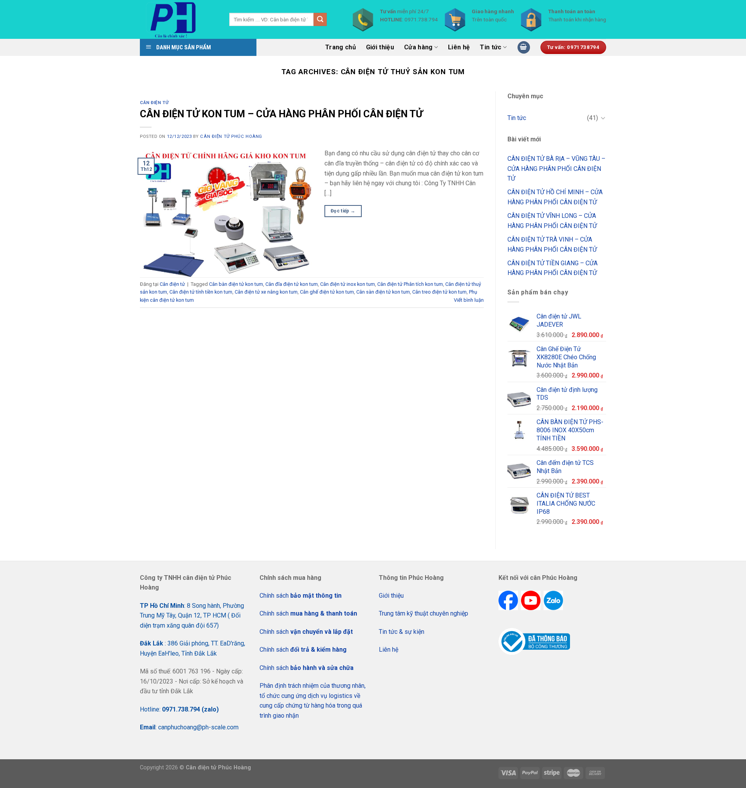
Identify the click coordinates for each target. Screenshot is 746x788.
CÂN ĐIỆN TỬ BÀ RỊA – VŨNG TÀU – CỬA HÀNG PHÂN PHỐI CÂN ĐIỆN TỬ (556, 168)
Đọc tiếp (343, 211)
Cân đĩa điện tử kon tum (291, 284)
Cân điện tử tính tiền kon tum (200, 292)
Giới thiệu (380, 47)
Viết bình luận (469, 300)
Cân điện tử (154, 102)
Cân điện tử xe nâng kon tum (266, 292)
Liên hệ (459, 47)
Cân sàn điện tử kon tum (383, 292)
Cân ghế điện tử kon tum (327, 292)
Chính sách (301, 595)
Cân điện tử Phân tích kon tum (410, 284)
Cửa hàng (418, 47)
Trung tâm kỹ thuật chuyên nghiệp (423, 613)
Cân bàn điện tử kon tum (236, 284)
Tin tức (490, 47)
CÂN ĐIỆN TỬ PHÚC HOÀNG (231, 136)
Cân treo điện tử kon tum (439, 292)
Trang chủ (340, 47)
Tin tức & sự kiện (401, 631)
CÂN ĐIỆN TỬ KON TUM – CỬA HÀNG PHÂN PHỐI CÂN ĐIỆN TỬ (281, 114)
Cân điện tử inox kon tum (347, 284)
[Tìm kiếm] (320, 19)
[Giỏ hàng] (524, 47)
